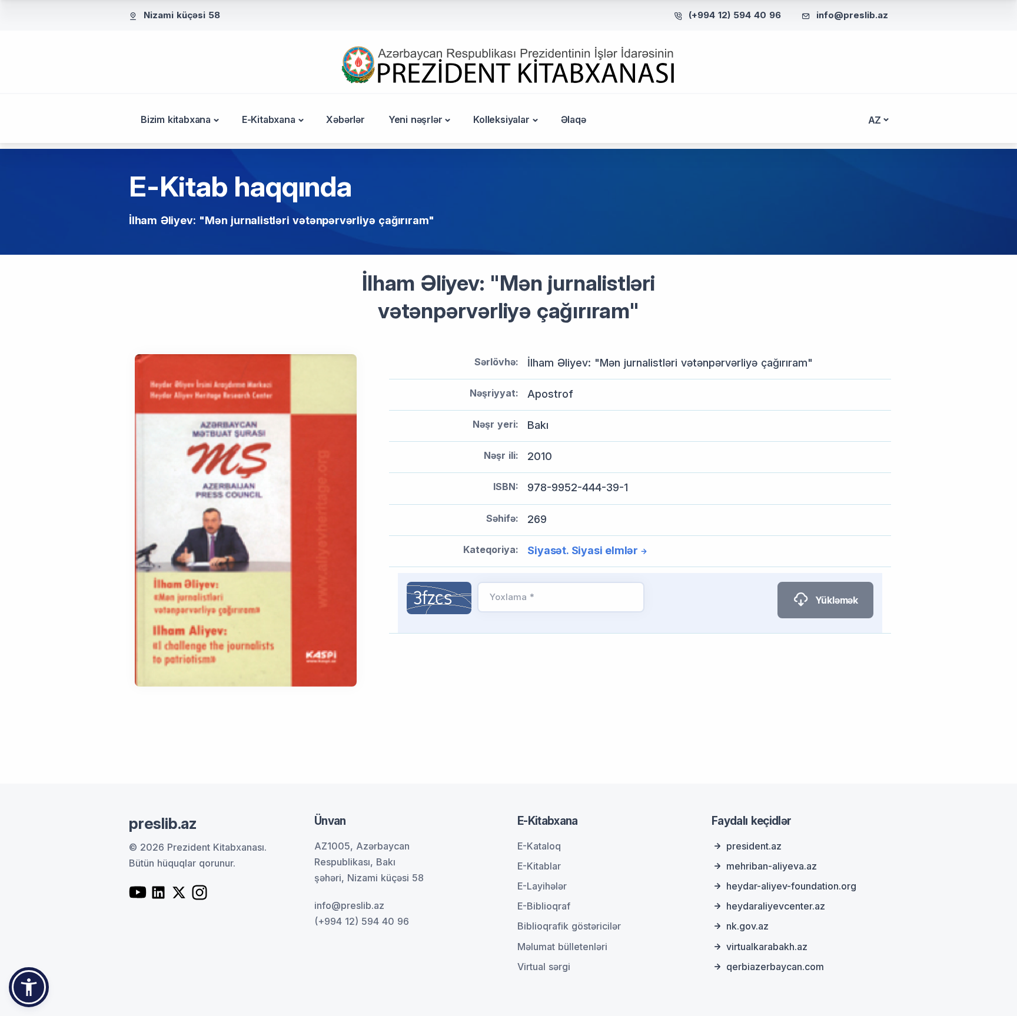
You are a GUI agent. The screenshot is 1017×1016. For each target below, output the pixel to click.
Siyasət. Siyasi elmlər (582, 550)
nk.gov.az (747, 926)
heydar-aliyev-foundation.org (791, 886)
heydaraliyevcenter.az (775, 906)
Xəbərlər (345, 119)
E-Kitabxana (268, 119)
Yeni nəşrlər (415, 119)
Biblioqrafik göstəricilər (569, 926)
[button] (29, 987)
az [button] (875, 120)
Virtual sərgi (543, 966)
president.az (754, 846)
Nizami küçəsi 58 (182, 15)
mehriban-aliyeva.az (771, 866)
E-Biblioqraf (543, 906)
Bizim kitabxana (176, 119)
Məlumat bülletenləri (562, 946)
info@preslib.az (852, 15)
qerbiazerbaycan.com (775, 966)
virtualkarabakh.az (766, 946)
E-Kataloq (539, 846)
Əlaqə (573, 119)
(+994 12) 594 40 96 (735, 15)
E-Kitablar (539, 866)
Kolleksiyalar (501, 119)
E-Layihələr (542, 886)
